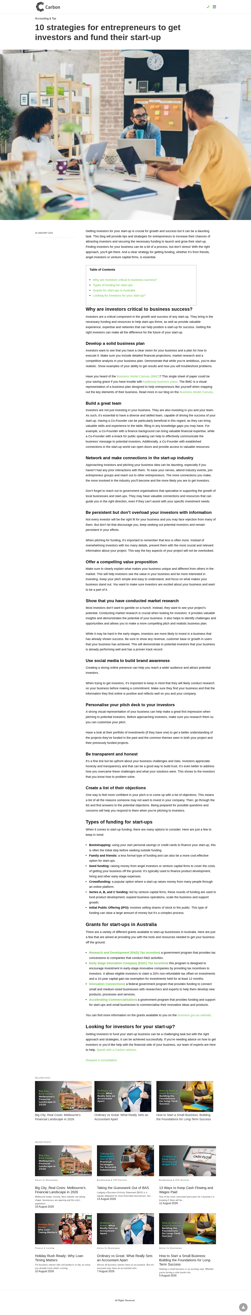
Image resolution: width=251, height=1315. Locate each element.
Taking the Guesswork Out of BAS (123, 1188)
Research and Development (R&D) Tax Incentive (124, 952)
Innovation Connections (106, 984)
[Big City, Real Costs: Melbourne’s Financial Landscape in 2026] (63, 1096)
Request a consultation (101, 1060)
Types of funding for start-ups (113, 285)
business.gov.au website (194, 1015)
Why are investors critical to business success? (125, 280)
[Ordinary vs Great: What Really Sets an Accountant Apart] (122, 1096)
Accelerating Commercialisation (112, 999)
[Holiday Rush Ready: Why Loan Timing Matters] (63, 1228)
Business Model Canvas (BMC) (138, 376)
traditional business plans (160, 381)
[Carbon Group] (48, 6)
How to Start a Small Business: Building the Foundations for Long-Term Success (185, 1260)
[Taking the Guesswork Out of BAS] (125, 1160)
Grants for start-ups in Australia (114, 290)
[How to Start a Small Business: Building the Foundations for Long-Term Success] (184, 1096)
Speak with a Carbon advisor (116, 1050)
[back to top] (243, 1307)
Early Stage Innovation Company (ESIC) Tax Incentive (128, 963)
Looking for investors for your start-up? (119, 295)
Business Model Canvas (196, 392)
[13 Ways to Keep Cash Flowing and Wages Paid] (187, 1160)
